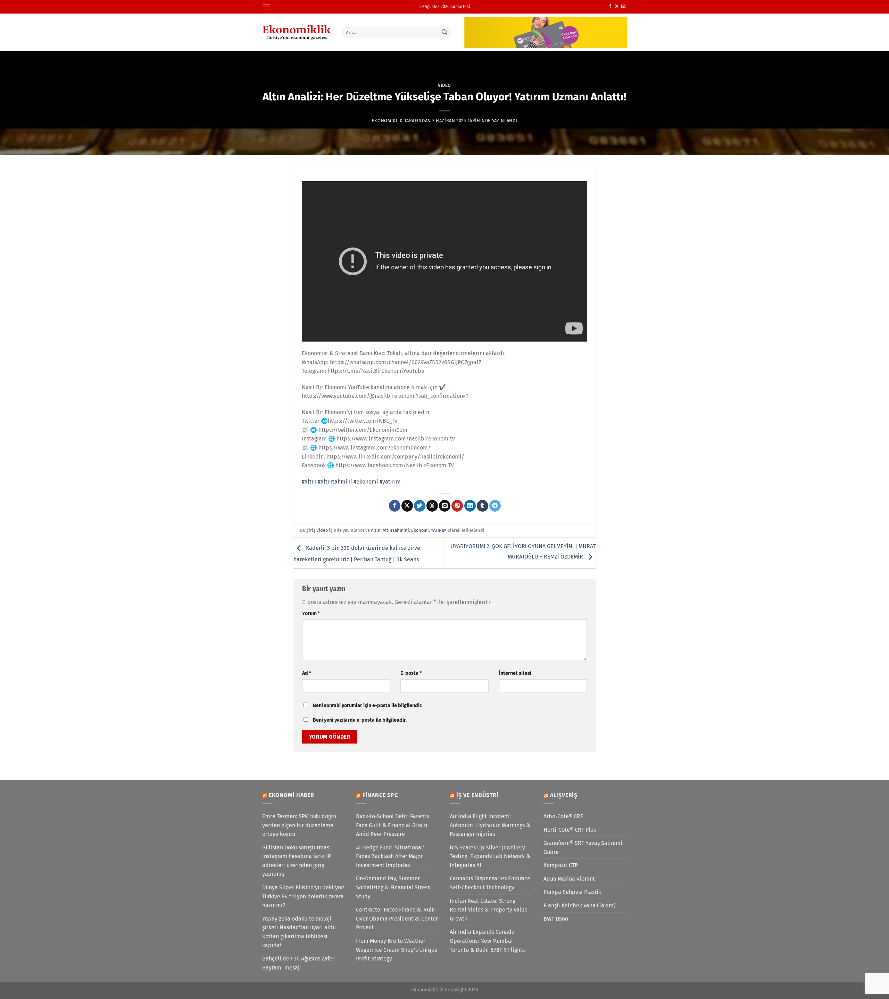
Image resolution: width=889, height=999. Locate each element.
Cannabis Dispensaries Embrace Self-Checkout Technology (490, 883)
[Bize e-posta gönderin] (623, 6)
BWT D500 (555, 919)
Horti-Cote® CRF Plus (569, 829)
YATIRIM (439, 530)
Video (444, 85)
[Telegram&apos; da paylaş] (495, 506)
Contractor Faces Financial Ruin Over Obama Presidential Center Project (397, 918)
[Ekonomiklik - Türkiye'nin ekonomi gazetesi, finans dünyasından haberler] (297, 32)
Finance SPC (380, 795)
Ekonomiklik (387, 120)
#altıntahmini (335, 481)
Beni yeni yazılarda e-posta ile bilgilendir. (360, 720)
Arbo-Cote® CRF (563, 816)
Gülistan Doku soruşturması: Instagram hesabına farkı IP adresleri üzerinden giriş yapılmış (297, 861)
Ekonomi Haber (291, 795)
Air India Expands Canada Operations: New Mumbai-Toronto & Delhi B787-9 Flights (487, 941)
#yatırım (390, 481)
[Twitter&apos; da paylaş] (419, 506)
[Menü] (266, 7)
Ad (306, 673)
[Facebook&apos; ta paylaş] (394, 506)
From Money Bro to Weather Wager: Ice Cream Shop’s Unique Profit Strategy (397, 950)
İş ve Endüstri (477, 795)
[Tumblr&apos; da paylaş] (482, 506)
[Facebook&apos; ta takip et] (610, 6)
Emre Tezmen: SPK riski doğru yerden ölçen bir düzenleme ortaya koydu (299, 825)
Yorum (311, 613)
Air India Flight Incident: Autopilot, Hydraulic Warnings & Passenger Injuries (490, 825)
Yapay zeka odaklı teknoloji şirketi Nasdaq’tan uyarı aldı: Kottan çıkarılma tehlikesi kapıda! (299, 932)
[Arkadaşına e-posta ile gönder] (444, 506)
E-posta (411, 673)
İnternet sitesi (515, 673)
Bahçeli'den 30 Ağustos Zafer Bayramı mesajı (298, 963)
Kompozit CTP (560, 865)
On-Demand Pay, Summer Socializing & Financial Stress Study (393, 887)
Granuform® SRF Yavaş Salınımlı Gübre (583, 847)
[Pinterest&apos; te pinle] (457, 506)
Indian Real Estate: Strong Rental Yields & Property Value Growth (488, 910)
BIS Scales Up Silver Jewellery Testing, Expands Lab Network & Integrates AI (490, 856)
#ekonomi (366, 481)
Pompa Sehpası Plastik (572, 892)
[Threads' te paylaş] (432, 506)
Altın (376, 530)
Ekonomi (420, 530)
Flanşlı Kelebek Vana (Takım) (579, 905)
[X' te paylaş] (407, 506)
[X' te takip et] (617, 6)
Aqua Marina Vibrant (569, 878)
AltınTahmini (396, 530)
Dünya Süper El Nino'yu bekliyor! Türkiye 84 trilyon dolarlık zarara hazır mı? (303, 896)
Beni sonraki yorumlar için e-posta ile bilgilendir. (367, 705)
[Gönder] (445, 32)
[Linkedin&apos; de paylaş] (470, 506)
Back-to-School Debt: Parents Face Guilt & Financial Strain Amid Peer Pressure (392, 825)
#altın (309, 481)
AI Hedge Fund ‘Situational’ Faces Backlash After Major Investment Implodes (390, 856)
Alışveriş (564, 795)
